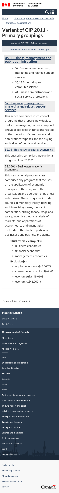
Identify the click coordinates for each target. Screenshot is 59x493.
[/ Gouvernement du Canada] (22, 5)
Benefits (6, 379)
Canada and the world (12, 422)
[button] (30, 12)
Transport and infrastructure (15, 416)
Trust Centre (8, 324)
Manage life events (11, 454)
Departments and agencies (14, 343)
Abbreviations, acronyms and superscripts (29, 49)
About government (10, 348)
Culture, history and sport (14, 406)
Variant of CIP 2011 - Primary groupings (29, 43)
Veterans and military (12, 443)
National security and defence (16, 400)
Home (5, 18)
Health (5, 384)
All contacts (7, 338)
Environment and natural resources (18, 395)
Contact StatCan (9, 318)
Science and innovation (12, 432)
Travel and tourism (10, 368)
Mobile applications (11, 470)
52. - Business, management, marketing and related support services (26, 106)
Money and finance (11, 427)
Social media (8, 465)
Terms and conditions (12, 481)
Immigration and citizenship (15, 362)
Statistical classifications (18, 22)
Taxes (4, 389)
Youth (4, 449)
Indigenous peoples (11, 438)
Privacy (5, 486)
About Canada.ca (10, 476)
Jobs (4, 357)
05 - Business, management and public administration (28, 59)
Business (6, 373)
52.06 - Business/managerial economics (29, 149)
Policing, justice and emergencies (17, 411)
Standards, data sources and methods (34, 18)
